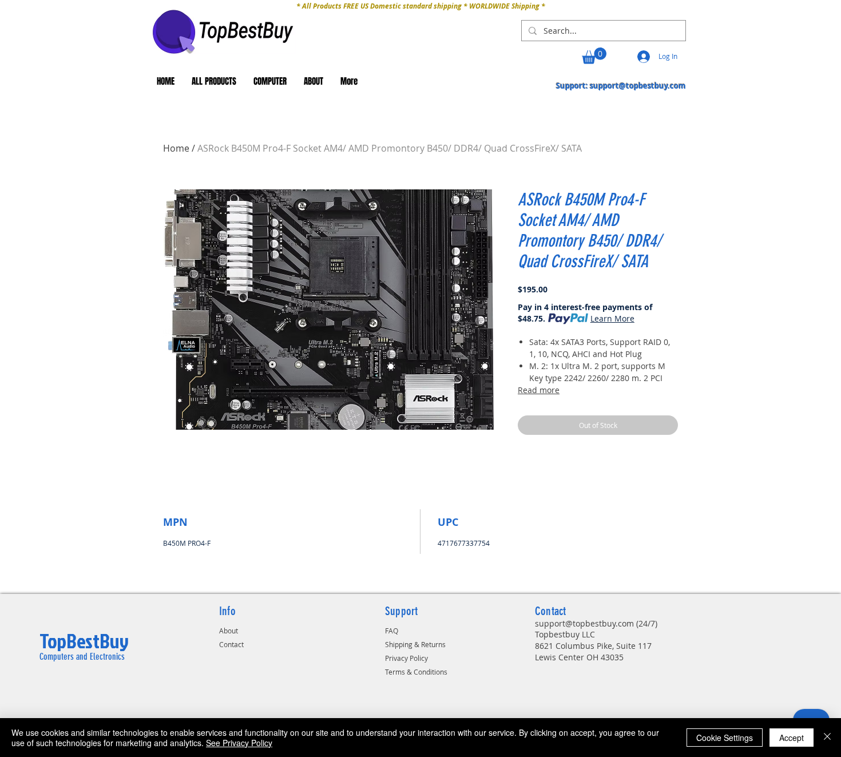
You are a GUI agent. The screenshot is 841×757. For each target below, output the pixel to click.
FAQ (391, 630)
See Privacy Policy (239, 742)
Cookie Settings (724, 737)
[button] (594, 55)
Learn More (612, 318)
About (228, 630)
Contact (231, 644)
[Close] (827, 737)
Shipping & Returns (415, 644)
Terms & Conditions (416, 671)
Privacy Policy (406, 658)
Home (176, 148)
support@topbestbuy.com (638, 86)
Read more (539, 390)
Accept (791, 737)
